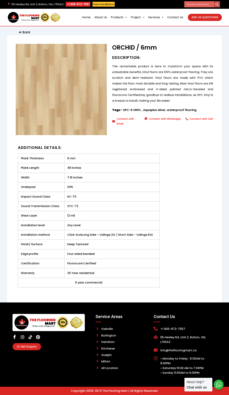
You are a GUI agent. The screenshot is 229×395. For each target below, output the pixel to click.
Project (136, 17)
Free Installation (103, 4)
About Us (100, 17)
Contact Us (175, 17)
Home (86, 17)
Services (154, 17)
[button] (125, 17)
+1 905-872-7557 (78, 4)
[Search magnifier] (217, 4)
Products (117, 17)
